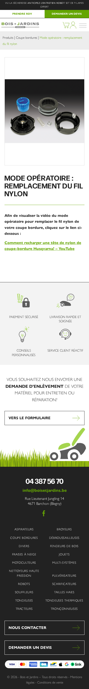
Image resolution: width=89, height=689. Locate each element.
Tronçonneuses (64, 609)
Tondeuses (24, 600)
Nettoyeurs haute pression (24, 573)
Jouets (64, 554)
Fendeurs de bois (64, 546)
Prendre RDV (22, 13)
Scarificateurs (64, 584)
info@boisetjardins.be (45, 490)
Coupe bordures (26, 38)
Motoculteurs (24, 562)
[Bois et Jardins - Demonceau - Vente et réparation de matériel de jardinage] (20, 27)
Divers (24, 546)
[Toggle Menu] (83, 25)
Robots (24, 584)
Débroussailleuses (64, 538)
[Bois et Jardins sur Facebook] (43, 513)
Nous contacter (27, 627)
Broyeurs (64, 529)
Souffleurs (24, 592)
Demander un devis (30, 647)
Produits (8, 38)
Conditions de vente (50, 682)
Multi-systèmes (64, 562)
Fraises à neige (24, 554)
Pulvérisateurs (64, 575)
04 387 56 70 (44, 480)
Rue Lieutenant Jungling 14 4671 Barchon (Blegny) (44, 501)
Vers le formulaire (30, 418)
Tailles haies (64, 592)
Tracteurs (24, 609)
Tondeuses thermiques (64, 600)
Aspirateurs (23, 529)
